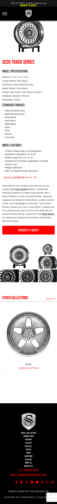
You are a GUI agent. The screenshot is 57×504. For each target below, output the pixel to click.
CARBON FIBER (28, 436)
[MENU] (5, 12)
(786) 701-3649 (17, 3)
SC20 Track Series (20, 76)
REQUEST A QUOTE (28, 230)
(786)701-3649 (31, 470)
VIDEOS (28, 449)
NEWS (28, 453)
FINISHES (28, 439)
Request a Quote (28, 5)
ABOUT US (28, 463)
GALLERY (28, 443)
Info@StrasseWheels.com (32, 475)
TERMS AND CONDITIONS (39, 491)
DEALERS (28, 459)
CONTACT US (28, 466)
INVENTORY (28, 456)
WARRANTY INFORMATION (18, 491)
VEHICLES (28, 446)
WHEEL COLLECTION (28, 433)
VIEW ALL (50, 299)
